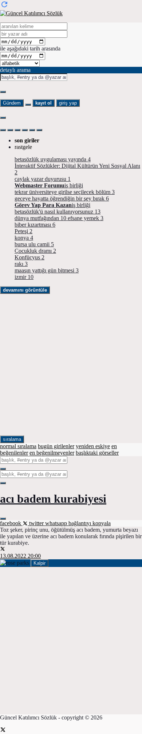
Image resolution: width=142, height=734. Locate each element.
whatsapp (56, 523)
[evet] (3, 469)
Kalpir (39, 563)
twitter (36, 523)
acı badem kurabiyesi (53, 498)
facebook (11, 523)
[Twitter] (3, 730)
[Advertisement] (71, 364)
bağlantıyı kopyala (89, 523)
